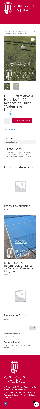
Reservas (11, 31)
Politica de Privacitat (20, 395)
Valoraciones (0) (11, 142)
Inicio (5, 31)
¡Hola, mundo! (9, 337)
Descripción (10, 138)
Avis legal (7, 395)
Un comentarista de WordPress (14, 345)
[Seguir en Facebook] (5, 403)
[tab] (20, 138)
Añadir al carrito (22, 120)
